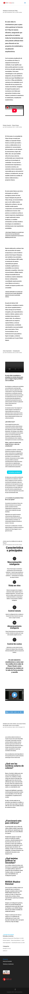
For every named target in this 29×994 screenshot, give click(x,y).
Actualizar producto (14, 472)
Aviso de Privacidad (7, 961)
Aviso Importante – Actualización (11, 351)
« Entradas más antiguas (8, 934)
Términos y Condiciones (8, 964)
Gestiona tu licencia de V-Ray (10, 10)
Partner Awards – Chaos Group (11, 125)
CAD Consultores (8, 12)
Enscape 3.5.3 (22, 727)
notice (20, 12)
